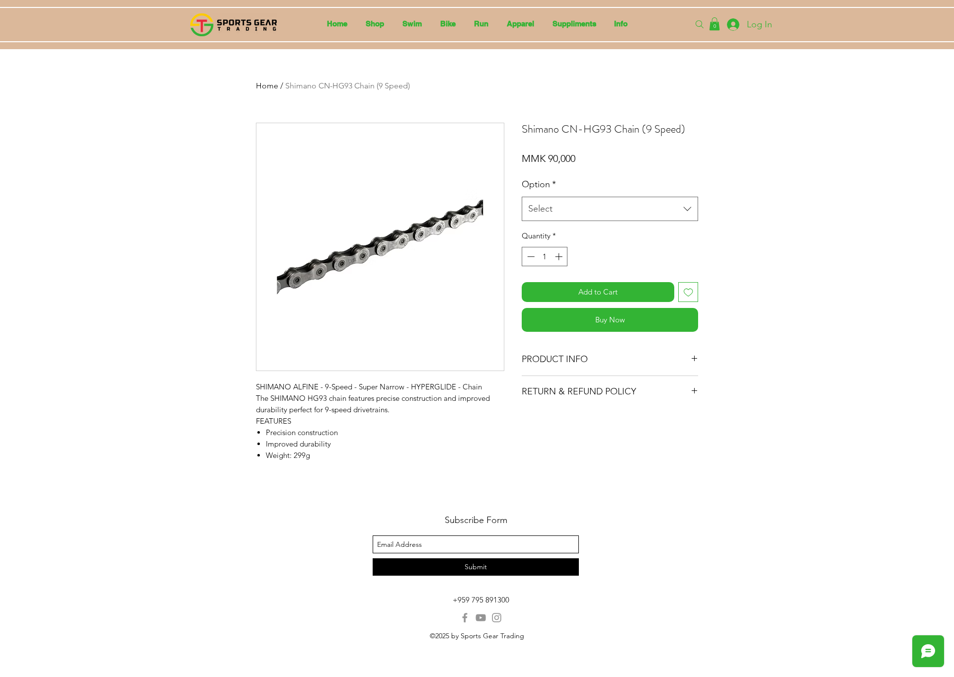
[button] (412, 23)
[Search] (699, 24)
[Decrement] (530, 256)
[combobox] (610, 209)
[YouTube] (481, 617)
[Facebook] (465, 617)
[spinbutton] (545, 256)
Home (267, 85)
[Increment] (559, 256)
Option (539, 184)
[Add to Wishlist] (688, 292)
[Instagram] (496, 617)
